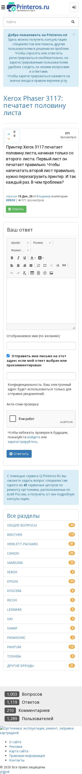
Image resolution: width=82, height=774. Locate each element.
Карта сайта (18, 751)
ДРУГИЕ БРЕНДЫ (20, 665)
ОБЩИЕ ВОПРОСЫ (22, 525)
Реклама (15, 746)
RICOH (12, 600)
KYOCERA (14, 591)
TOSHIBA (14, 656)
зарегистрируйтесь (22, 441)
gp (4, 771)
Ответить (21, 454)
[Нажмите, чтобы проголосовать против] (8, 138)
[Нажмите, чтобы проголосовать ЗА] (8, 134)
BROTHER (14, 534)
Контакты (16, 760)
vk (8, 771)
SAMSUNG (15, 562)
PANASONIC (16, 637)
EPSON (12, 581)
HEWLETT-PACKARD (22, 544)
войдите (33, 437)
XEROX (10, 200)
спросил (11, 196)
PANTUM (14, 647)
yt (1, 771)
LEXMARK (14, 609)
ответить (18, 209)
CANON (13, 553)
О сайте (15, 742)
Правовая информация (27, 755)
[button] (20, 243)
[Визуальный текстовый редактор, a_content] (41, 301)
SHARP (12, 628)
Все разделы (23, 515)
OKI (10, 619)
